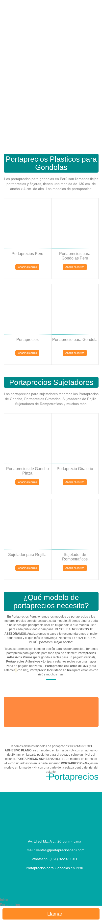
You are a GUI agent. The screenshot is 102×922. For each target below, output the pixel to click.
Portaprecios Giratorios (42, 399)
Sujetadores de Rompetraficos (39, 404)
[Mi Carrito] (15, 39)
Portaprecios (10, 905)
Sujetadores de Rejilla (79, 399)
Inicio (4, 900)
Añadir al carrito (27, 266)
